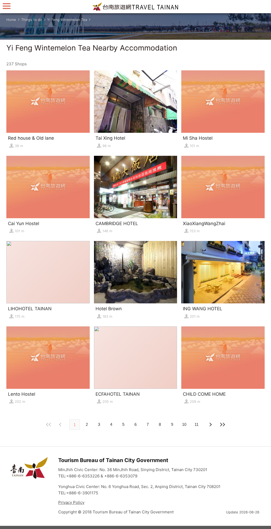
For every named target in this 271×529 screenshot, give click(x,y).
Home (11, 19)
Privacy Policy (71, 502)
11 (196, 424)
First (48, 424)
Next (61, 424)
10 (184, 424)
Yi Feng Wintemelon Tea (67, 19)
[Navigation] (6, 6)
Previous (210, 424)
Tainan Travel (135, 6)
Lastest (222, 424)
